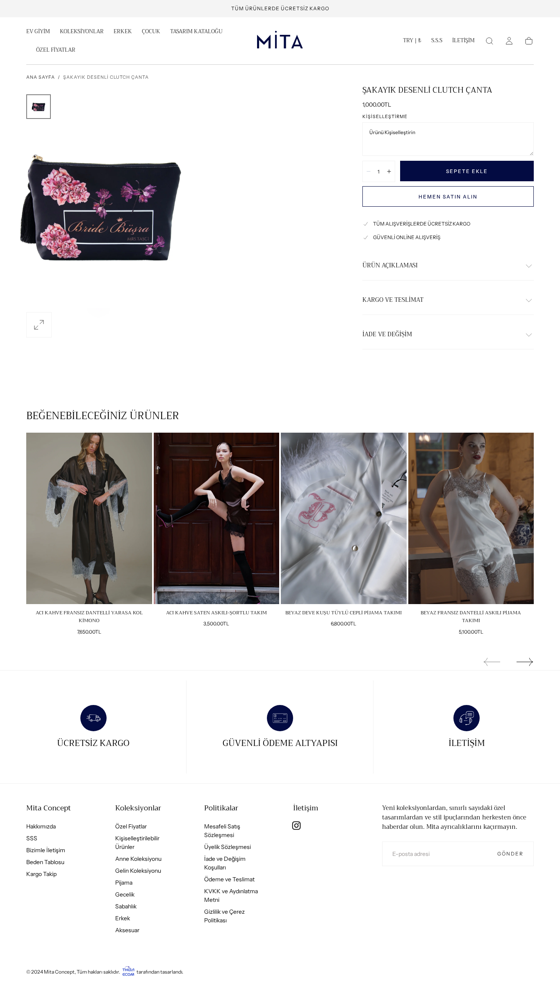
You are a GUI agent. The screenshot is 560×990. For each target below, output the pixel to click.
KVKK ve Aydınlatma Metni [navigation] (231, 895)
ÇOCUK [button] (151, 32)
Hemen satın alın (448, 197)
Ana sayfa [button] (40, 77)
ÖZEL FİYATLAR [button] (55, 51)
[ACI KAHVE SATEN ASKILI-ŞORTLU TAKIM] (217, 518)
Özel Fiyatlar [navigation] (131, 826)
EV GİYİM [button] (38, 32)
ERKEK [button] (123, 32)
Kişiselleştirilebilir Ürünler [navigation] (137, 843)
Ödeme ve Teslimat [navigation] (229, 879)
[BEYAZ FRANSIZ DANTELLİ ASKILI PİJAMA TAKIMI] (471, 518)
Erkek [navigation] (122, 918)
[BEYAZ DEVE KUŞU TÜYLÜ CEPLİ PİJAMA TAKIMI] (344, 518)
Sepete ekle (467, 171)
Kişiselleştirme (384, 116)
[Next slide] (525, 662)
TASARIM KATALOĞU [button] (196, 32)
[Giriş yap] (509, 41)
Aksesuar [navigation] (127, 930)
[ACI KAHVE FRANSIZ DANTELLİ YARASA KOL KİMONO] (89, 518)
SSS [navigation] (31, 838)
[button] (412, 42)
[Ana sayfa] (280, 41)
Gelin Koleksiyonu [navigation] (138, 870)
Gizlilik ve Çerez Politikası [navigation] (224, 916)
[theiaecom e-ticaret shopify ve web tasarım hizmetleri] (128, 972)
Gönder (510, 854)
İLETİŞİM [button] (463, 41)
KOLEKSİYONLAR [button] (82, 32)
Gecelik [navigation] (124, 894)
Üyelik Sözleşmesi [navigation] (227, 847)
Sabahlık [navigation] (126, 906)
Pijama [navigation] (123, 882)
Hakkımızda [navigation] (41, 826)
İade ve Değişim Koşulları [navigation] (225, 863)
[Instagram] (296, 825)
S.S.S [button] (436, 41)
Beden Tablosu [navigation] (45, 862)
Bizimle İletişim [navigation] (45, 850)
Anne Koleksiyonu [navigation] (138, 858)
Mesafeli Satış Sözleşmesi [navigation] (222, 831)
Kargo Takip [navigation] (41, 874)
